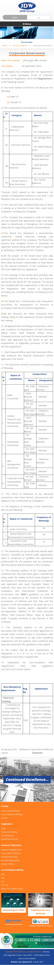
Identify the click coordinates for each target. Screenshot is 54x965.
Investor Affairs (7, 864)
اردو (39, 17)
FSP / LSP (4, 885)
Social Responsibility (12, 869)
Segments (6, 823)
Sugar (3, 828)
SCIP (3, 881)
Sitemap (46, 952)
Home (4, 45)
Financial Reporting (9, 857)
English (15, 17)
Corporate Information (11, 811)
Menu (28, 24)
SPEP (3, 874)
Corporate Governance (11, 853)
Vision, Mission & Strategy (12, 814)
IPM (2, 878)
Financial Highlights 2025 (11, 849)
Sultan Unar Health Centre (12, 888)
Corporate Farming (9, 832)
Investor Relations (20, 45)
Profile (4, 806)
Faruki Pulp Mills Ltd (9, 839)
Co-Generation (7, 835)
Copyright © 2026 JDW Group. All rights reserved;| (24, 952)
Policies (4, 818)
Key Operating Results (10, 860)
